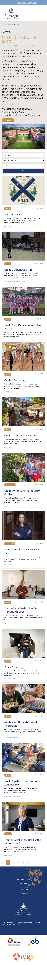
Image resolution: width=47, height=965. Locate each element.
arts (6, 623)
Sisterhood (8, 737)
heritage (16, 737)
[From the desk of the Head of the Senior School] (23, 816)
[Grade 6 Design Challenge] (23, 246)
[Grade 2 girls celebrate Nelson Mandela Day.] (23, 757)
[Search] (44, 2)
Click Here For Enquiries (27, 2)
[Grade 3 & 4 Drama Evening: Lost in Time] (23, 301)
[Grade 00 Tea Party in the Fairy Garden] (23, 467)
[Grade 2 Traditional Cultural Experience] (23, 698)
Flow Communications (8, 924)
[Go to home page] (11, 13)
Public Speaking (10, 679)
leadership (8, 565)
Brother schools (19, 281)
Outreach (16, 796)
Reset (23, 171)
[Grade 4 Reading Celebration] (23, 411)
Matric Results (32, 46)
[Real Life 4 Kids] (23, 190)
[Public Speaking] (23, 643)
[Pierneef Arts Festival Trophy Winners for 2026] (23, 584)
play (5, 506)
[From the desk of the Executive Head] (23, 525)
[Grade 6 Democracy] (23, 356)
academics (23, 46)
